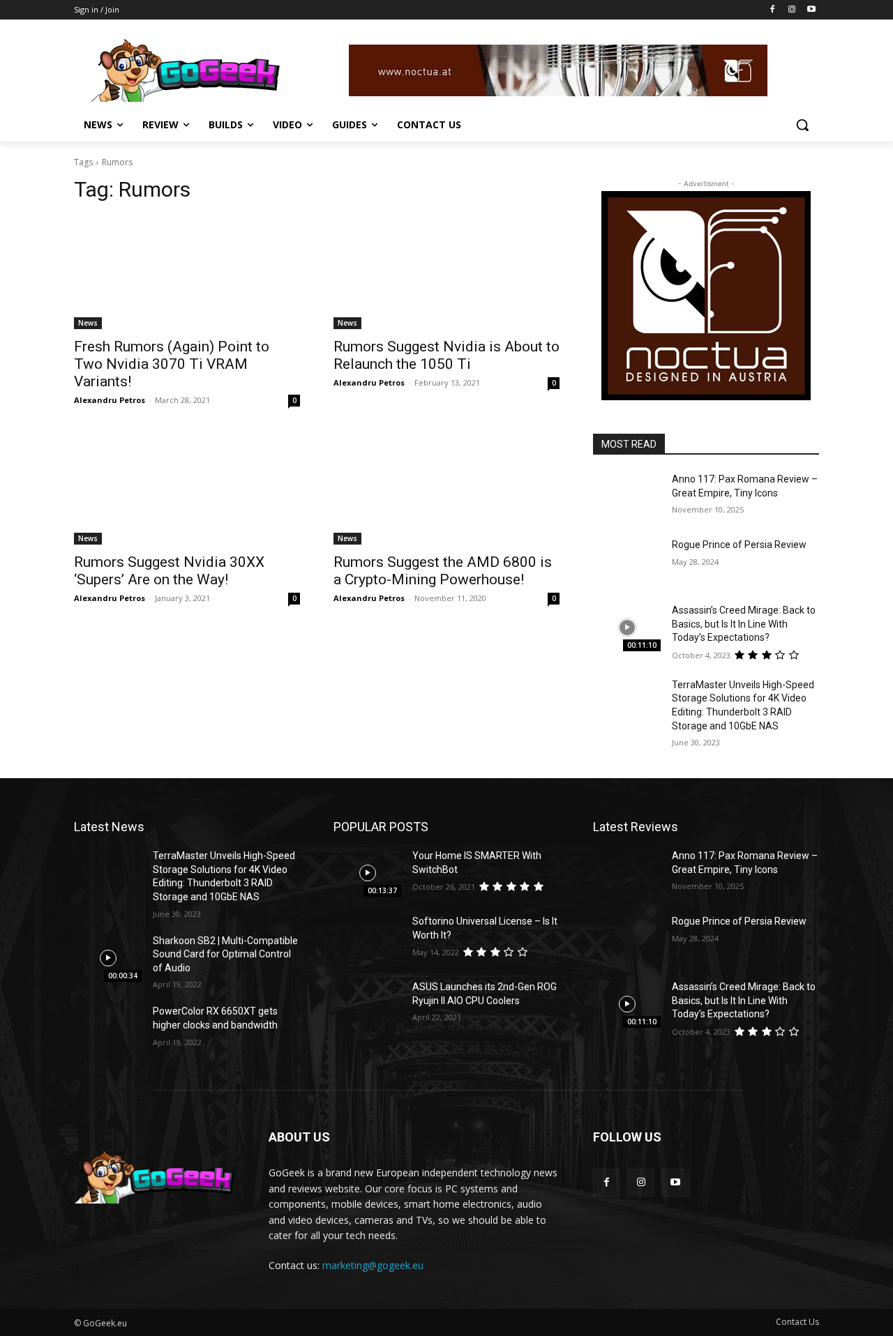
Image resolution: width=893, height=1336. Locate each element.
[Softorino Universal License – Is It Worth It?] (367, 938)
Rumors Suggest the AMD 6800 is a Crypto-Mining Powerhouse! (442, 571)
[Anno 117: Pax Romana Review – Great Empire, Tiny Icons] (627, 496)
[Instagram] (791, 10)
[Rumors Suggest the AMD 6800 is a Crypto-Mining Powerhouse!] (446, 488)
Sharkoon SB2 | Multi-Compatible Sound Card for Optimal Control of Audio (225, 954)
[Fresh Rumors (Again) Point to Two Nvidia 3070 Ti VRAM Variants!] (187, 272)
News (88, 323)
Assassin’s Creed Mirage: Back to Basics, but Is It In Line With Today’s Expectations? (744, 624)
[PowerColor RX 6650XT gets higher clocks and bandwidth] (108, 1028)
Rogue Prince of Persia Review (739, 544)
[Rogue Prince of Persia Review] (627, 562)
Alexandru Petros (109, 400)
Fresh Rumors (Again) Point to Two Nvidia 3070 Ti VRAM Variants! (171, 364)
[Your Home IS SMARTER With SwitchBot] (367, 873)
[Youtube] (811, 10)
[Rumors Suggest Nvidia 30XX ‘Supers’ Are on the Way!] (187, 488)
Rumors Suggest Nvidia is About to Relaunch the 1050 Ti (446, 355)
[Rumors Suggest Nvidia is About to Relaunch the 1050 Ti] (446, 272)
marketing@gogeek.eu (372, 1265)
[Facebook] (773, 10)
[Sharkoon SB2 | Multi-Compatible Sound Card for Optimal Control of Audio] (108, 958)
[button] (802, 125)
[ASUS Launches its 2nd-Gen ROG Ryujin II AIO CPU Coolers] (367, 1004)
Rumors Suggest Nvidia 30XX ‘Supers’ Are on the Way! (169, 571)
